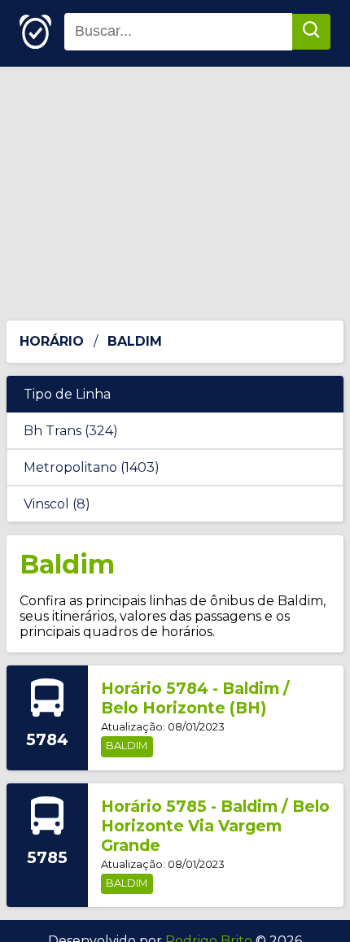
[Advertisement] (175, 193)
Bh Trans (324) (71, 430)
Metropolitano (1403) (92, 467)
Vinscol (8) (57, 504)
